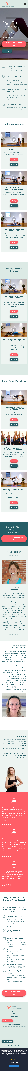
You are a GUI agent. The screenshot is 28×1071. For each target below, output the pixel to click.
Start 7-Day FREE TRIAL (15, 44)
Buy (15, 159)
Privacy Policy (14, 1059)
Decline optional (14, 1062)
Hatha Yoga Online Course (6, 1032)
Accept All (14, 1066)
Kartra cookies (17, 1057)
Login (8, 51)
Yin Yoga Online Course (5, 1034)
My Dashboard (7, 1041)
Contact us (8, 1021)
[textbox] (17, 66)
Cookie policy (10, 1057)
